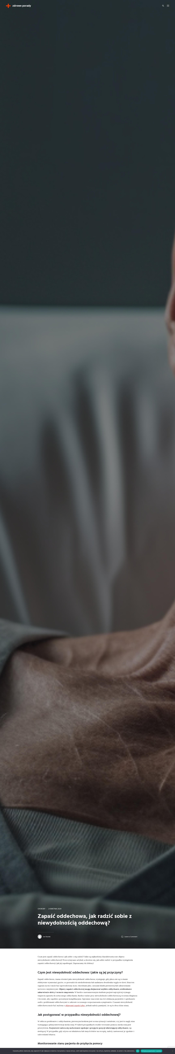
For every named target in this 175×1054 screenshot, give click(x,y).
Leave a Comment (130, 936)
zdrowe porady (21, 6)
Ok (138, 1051)
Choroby (41, 909)
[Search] (163, 6)
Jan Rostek (46, 936)
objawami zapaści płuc (75, 1005)
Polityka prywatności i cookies (151, 1051)
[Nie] (172, 1051)
